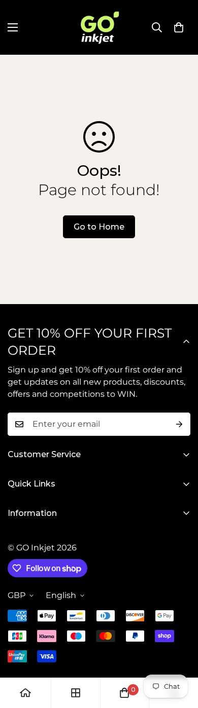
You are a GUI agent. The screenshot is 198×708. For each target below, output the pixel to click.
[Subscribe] (179, 424)
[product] (25, 693)
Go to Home (99, 227)
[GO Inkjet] (99, 27)
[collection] (76, 693)
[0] (178, 27)
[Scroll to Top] (180, 654)
